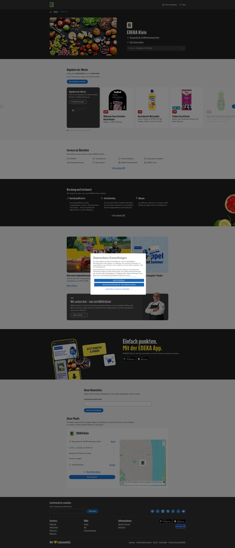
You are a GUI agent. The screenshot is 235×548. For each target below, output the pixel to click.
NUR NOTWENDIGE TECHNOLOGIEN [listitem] (119, 285)
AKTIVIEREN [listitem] (119, 280)
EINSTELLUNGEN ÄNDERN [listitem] (118, 289)
